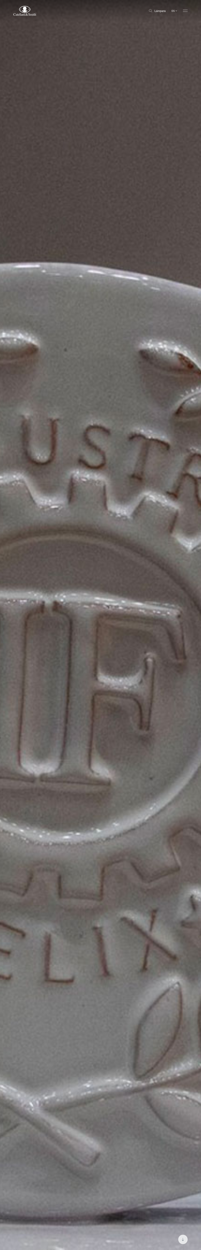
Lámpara (160, 11)
